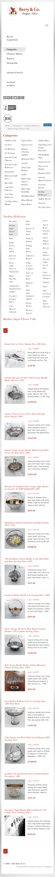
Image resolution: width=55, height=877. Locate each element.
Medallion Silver (28, 196)
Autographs (9, 171)
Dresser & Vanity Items (30, 231)
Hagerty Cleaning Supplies (25, 151)
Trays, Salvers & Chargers (47, 275)
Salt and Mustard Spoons (44, 179)
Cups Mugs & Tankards (12, 309)
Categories (12, 49)
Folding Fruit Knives (29, 248)
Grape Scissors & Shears (29, 265)
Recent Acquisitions (12, 38)
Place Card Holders (43, 167)
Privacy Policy (22, 866)
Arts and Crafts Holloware (11, 166)
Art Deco (8, 144)
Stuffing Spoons (44, 198)
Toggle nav (47, 125)
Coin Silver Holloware (9, 195)
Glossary (32, 866)
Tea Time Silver (44, 207)
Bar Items (13, 221)
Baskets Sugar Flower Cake (19, 128)
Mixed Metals (26, 200)
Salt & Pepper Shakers (46, 240)
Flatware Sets (26, 144)
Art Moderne (10, 148)
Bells (11, 238)
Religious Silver (44, 173)
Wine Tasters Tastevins (46, 303)
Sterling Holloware (32, 125)
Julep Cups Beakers (25, 169)
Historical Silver (28, 158)
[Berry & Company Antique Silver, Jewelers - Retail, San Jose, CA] (9, 108)
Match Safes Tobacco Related (26, 181)
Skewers (46, 248)
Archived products (11, 84)
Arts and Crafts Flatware (11, 158)
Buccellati (9, 182)
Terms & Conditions (44, 866)
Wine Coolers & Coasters (47, 293)
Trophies (46, 282)
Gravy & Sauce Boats (29, 276)
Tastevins (42, 203)
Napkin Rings (43, 140)
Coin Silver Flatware (9, 188)
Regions (10, 58)
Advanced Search (15, 72)
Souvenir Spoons (41, 186)
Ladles (24, 174)
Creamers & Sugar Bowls (13, 299)
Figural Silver (26, 140)
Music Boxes (26, 204)
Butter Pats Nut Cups (12, 278)
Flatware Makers (15, 53)
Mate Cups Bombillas (25, 190)
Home (7, 125)
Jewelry (24, 163)
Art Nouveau (10, 153)
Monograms (12, 62)
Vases (45, 286)
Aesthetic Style (10, 140)
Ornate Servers (44, 161)
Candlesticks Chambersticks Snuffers (15, 288)
